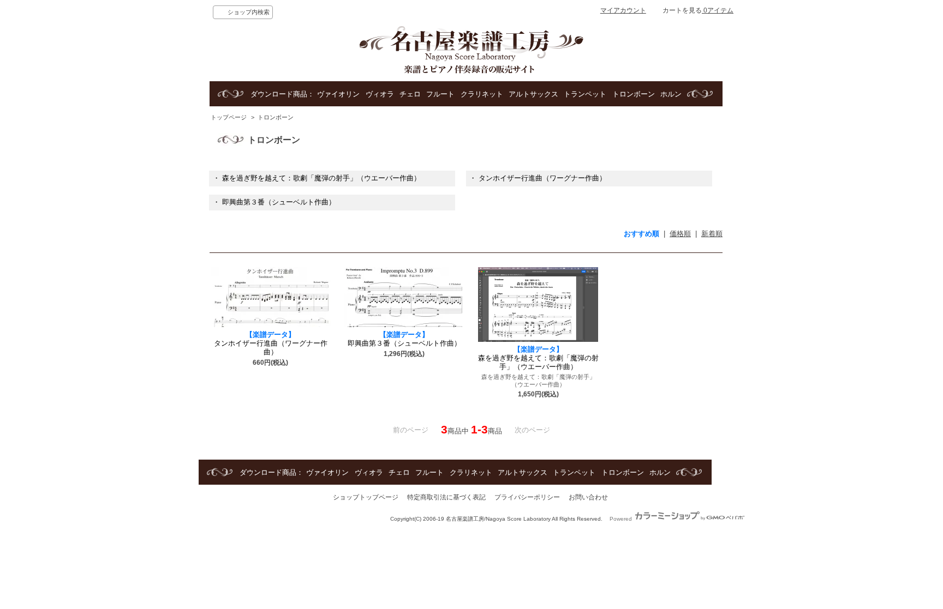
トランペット (585, 94)
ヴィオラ (380, 94)
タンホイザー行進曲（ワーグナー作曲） (270, 343)
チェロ (410, 94)
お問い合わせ (588, 497)
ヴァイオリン (338, 94)
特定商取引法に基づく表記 (446, 497)
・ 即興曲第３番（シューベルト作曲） (274, 202)
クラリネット (482, 94)
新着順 (712, 234)
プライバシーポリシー (527, 497)
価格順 (680, 234)
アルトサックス (533, 94)
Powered (622, 519)
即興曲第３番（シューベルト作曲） (404, 338)
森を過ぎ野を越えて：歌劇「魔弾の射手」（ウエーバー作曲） (538, 358)
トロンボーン (633, 94)
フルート (440, 94)
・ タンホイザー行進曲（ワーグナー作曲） (537, 178)
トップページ (229, 117)
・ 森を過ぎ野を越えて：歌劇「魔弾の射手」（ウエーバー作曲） (317, 178)
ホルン (671, 94)
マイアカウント (623, 10)
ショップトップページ (365, 497)
